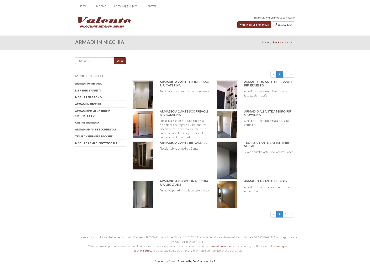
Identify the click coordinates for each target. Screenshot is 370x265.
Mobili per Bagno (88, 97)
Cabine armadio (87, 122)
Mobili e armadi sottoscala (96, 143)
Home (83, 6)
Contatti (151, 6)
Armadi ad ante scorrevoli (95, 129)
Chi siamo (100, 6)
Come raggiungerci (126, 6)
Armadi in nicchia (88, 104)
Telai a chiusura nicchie (94, 136)
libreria (188, 250)
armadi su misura (221, 246)
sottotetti (149, 250)
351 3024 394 (284, 24)
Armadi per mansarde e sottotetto (92, 113)
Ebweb (172, 261)
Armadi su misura (88, 83)
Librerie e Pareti (88, 90)
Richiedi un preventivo (256, 24)
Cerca (120, 60)
